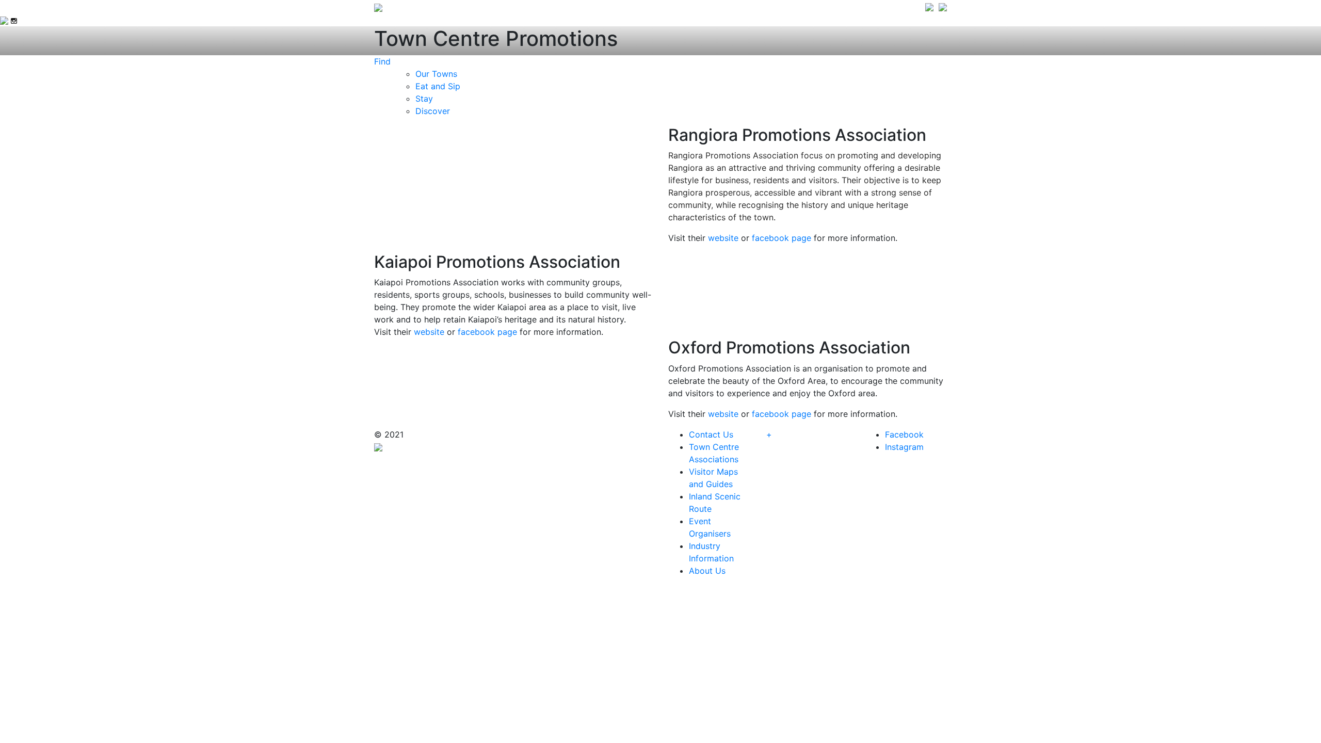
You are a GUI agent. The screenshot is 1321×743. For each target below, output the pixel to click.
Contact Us (711, 434)
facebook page (781, 238)
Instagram (904, 447)
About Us (707, 571)
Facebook (904, 434)
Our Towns (436, 74)
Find (382, 61)
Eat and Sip (437, 86)
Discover (432, 111)
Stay (424, 98)
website (723, 238)
